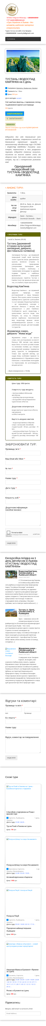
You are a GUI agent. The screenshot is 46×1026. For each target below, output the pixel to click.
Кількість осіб (12, 498)
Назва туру (11, 478)
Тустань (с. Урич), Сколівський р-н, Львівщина (27, 612)
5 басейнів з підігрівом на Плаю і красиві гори (20, 813)
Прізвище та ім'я (14, 705)
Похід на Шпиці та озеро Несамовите (22, 865)
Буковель (12, 975)
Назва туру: (11, 727)
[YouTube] (27, 8)
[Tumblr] (34, 8)
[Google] (24, 8)
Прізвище (27, 713)
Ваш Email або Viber (15, 459)
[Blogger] (40, 8)
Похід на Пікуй (12, 916)
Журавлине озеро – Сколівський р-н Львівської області (28, 650)
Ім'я (6, 713)
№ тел (9, 468)
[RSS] (21, 8)
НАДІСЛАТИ (11, 543)
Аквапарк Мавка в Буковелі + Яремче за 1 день (22, 971)
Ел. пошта (10, 718)
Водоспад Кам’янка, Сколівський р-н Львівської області (28, 573)
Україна (34, 88)
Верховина (13, 869)
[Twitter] (37, 8)
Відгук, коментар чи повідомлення (22, 737)
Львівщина (27, 88)
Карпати (19, 88)
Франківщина (18, 871)
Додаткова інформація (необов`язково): (16, 508)
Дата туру (11, 488)
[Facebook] (30, 8)
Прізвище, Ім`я (13, 449)
